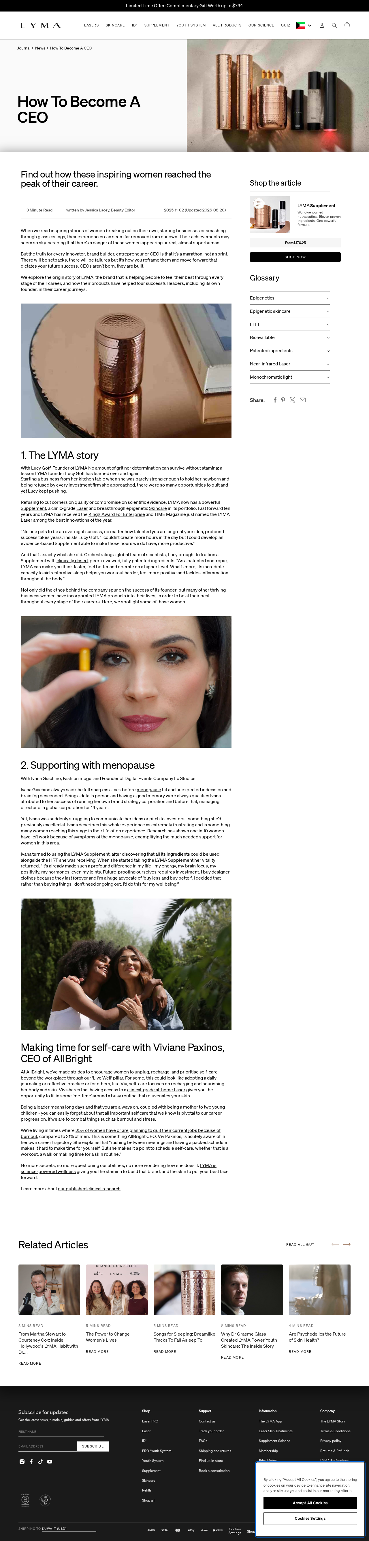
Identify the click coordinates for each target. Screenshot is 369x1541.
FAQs (203, 1440)
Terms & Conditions (335, 1431)
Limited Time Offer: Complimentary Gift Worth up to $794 (184, 5)
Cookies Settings (235, 1531)
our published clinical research (89, 1188)
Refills (147, 1490)
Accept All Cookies (310, 1502)
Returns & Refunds (334, 1450)
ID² (144, 1440)
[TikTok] (40, 1461)
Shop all (148, 1500)
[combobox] (304, 25)
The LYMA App (270, 1421)
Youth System (152, 1460)
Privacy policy (330, 1440)
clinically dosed (72, 560)
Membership (268, 1450)
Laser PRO (150, 1421)
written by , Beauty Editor (100, 210)
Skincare (158, 508)
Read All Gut (300, 1244)
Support (205, 1411)
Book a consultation (214, 1470)
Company (327, 1411)
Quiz (285, 25)
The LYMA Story (332, 1421)
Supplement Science (274, 1440)
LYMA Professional (334, 1460)
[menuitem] (156, 1458)
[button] (290, 297)
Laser (82, 508)
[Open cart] (347, 25)
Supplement (33, 508)
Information (268, 1411)
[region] (310, 1499)
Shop (146, 1411)
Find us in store (211, 1460)
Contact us (207, 1421)
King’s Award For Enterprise (117, 514)
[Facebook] (31, 1461)
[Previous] (335, 1244)
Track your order (211, 1431)
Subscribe (93, 1446)
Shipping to (29, 1529)
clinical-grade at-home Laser (156, 1089)
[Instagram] (21, 1461)
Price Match (268, 1460)
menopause (149, 789)
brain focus (196, 866)
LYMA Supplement (90, 854)
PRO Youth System (156, 1450)
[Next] (347, 1244)
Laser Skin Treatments (276, 1431)
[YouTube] (49, 1461)
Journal (23, 48)
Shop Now (295, 257)
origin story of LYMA (72, 277)
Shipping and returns (215, 1450)
